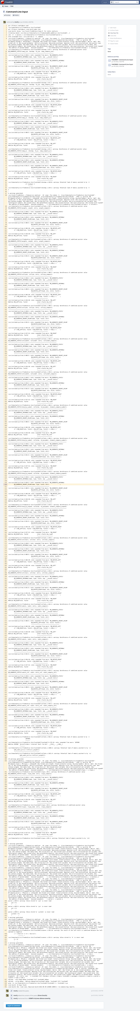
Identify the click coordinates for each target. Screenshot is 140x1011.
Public (17, 15)
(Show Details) (42, 995)
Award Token (114, 44)
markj (17, 22)
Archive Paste (114, 30)
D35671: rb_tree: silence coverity (39, 998)
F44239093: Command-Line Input (122, 64)
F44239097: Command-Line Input (122, 60)
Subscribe (113, 36)
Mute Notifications (116, 38)
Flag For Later (114, 41)
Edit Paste (113, 28)
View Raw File (114, 33)
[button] (105, 2)
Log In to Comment (13, 1006)
